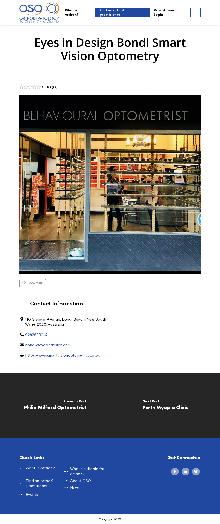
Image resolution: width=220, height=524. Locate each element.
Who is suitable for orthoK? (87, 471)
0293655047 (36, 334)
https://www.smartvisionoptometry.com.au (63, 355)
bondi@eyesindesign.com (48, 345)
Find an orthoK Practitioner (39, 483)
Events (32, 494)
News (75, 487)
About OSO (80, 480)
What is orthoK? (40, 467)
